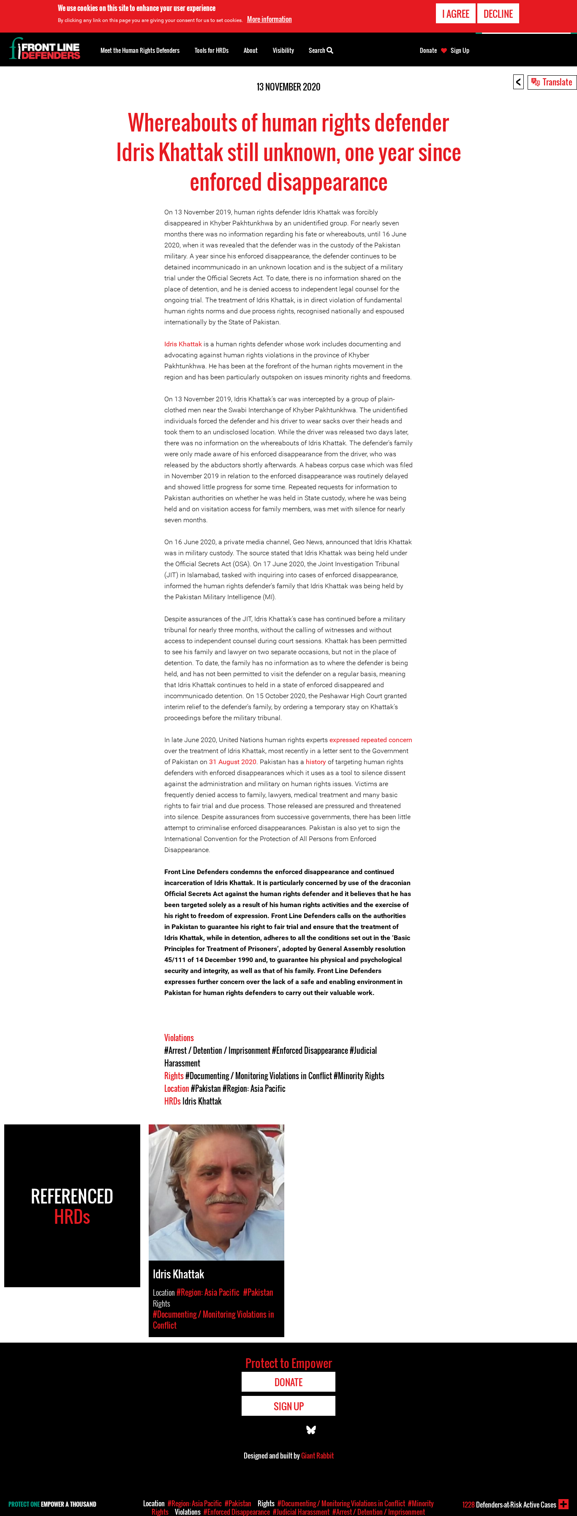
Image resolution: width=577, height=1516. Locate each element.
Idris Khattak (183, 344)
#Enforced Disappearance (310, 1050)
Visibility (283, 50)
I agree (455, 13)
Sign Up (460, 50)
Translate (557, 82)
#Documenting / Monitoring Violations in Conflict (258, 1075)
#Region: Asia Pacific (254, 1088)
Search (318, 50)
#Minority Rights (359, 1075)
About (251, 50)
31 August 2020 (232, 762)
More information (269, 19)
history (316, 762)
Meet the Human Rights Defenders (140, 50)
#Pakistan (206, 1088)
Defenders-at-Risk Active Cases (509, 1505)
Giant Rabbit (317, 1455)
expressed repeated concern (370, 740)
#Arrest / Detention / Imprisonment (217, 1050)
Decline (498, 13)
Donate (428, 50)
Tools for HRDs (212, 50)
